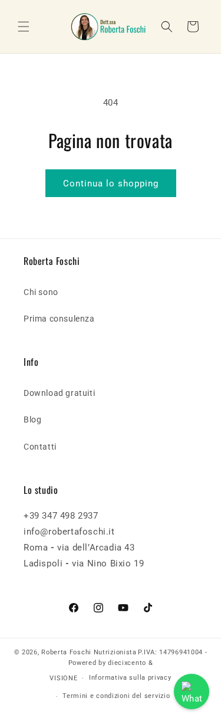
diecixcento (127, 663)
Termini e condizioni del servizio (116, 696)
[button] (24, 27)
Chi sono (41, 292)
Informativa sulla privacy (130, 677)
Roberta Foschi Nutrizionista (89, 652)
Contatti (40, 446)
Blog (32, 419)
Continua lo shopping (111, 183)
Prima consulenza (59, 318)
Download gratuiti (59, 393)
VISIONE (63, 678)
